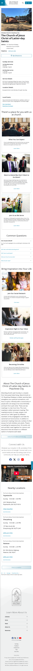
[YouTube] (22, 459)
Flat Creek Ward (7, 104)
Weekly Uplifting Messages (16, 338)
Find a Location (16, 567)
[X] (14, 459)
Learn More (16, 148)
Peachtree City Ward (8, 106)
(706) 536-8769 (8, 509)
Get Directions (7, 512)
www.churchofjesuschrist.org (16, 437)
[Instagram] (18, 459)
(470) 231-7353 (12, 51)
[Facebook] (10, 459)
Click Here (16, 302)
